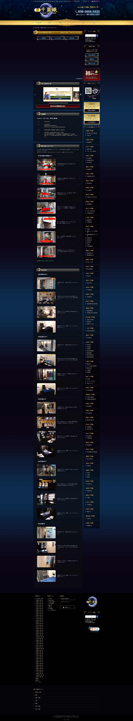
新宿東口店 (89, 240)
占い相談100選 (51, 601)
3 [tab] (50, 103)
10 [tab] (59, 103)
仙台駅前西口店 (90, 160)
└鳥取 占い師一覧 (39, 650)
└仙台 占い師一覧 (39, 605)
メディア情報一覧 (51, 610)
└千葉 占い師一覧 (39, 618)
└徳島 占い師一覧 (39, 658)
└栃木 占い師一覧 (39, 613)
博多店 (88, 476)
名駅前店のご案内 (64, 32)
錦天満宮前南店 (90, 350)
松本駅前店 (89, 296)
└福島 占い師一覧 (39, 610)
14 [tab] (63, 103)
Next (80, 94)
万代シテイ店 (90, 262)
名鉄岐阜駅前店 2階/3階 (92, 303)
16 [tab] (66, 103)
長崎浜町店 (89, 490)
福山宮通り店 (90, 429)
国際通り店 (89, 525)
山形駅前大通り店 (91, 176)
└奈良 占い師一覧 (39, 646)
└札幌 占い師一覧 (39, 600)
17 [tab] (67, 103)
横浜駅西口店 (90, 253)
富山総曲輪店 (90, 269)
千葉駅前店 (89, 222)
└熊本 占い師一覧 (39, 670)
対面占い (37, 678)
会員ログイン (96, 1)
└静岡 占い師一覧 (39, 635)
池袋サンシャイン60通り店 (92, 232)
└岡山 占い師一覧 (39, 653)
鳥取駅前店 (89, 406)
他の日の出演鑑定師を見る (57, 106)
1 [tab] (48, 103)
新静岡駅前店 (90, 310)
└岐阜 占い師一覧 (39, 633)
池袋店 (88, 229)
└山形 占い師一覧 (39, 608)
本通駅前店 (89, 427)
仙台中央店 (89, 162)
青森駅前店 (89, 142)
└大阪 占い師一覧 (39, 643)
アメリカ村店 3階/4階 (91, 366)
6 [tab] (54, 103)
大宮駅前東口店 (90, 213)
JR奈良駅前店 (90, 390)
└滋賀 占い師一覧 (39, 640)
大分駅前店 (89, 504)
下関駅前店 (89, 438)
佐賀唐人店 (89, 483)
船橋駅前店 (89, 220)
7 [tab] (55, 103)
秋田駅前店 (89, 169)
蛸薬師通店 (89, 352)
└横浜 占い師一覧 (39, 621)
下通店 (88, 497)
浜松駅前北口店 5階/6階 (92, 312)
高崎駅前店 (89, 204)
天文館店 (89, 518)
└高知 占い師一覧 (39, 663)
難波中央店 (89, 368)
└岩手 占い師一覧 (39, 603)
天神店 (88, 472)
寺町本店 (89, 344)
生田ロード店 (90, 383)
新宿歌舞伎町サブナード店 (92, 235)
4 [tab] (52, 103)
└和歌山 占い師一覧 (40, 648)
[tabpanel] (57, 94)
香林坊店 (89, 276)
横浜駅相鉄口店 (90, 255)
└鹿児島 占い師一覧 (40, 675)
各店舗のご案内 (77, 1)
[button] (94, 629)
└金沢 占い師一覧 (39, 626)
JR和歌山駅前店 (90, 397)
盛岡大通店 (89, 149)
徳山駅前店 (89, 436)
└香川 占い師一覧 (39, 660)
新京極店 (89, 346)
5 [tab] (53, 103)
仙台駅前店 (89, 158)
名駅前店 (89, 321)
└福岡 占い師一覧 (39, 665)
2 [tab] (49, 103)
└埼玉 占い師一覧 (39, 616)
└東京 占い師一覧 (39, 620)
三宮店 (88, 379)
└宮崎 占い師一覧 (39, 673)
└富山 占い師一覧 (39, 625)
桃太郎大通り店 (90, 420)
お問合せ (50, 606)
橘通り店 (89, 511)
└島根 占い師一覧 (39, 651)
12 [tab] (61, 103)
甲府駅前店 (89, 289)
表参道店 (89, 242)
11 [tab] (60, 103)
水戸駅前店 (89, 190)
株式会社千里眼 (64, 598)
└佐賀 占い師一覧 (39, 666)
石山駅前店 (89, 337)
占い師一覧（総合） (40, 598)
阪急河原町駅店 (90, 357)
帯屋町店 (89, 465)
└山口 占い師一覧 (39, 656)
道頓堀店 (89, 372)
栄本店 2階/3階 (90, 319)
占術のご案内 (51, 600)
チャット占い (38, 681)
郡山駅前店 (89, 183)
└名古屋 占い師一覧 (40, 636)
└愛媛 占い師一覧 (39, 661)
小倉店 (88, 474)
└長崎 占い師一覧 (39, 668)
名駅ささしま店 (90, 323)
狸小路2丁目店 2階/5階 (92, 133)
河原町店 (89, 348)
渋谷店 (88, 244)
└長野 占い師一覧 (39, 631)
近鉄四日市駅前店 (91, 330)
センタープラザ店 (91, 381)
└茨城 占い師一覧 (39, 611)
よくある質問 (51, 603)
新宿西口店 (89, 237)
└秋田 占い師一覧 (39, 606)
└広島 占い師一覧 (39, 655)
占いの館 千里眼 (36, 27)
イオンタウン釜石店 (91, 151)
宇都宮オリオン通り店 (92, 197)
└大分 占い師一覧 (39, 671)
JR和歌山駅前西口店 (91, 399)
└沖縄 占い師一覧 (39, 676)
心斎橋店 (89, 370)
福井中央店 (89, 283)
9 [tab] (57, 103)
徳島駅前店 (89, 445)
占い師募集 (50, 608)
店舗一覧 (50, 605)
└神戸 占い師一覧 (39, 645)
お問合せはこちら (86, 1)
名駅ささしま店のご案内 (75, 32)
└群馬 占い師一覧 (39, 615)
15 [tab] (65, 103)
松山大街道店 (90, 458)
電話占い (37, 680)
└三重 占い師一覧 (39, 638)
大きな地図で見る (79, 78)
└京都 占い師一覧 (39, 641)
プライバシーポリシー (65, 601)
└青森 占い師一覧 (39, 601)
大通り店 (89, 135)
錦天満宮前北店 (90, 355)
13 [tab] (62, 103)
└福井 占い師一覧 (39, 628)
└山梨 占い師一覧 (39, 630)
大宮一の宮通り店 (91, 211)
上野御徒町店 (90, 246)
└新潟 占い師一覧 (39, 623)
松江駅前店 (89, 413)
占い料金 (50, 598)
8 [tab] (56, 103)
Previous (35, 94)
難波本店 (89, 364)
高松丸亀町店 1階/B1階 (92, 451)
